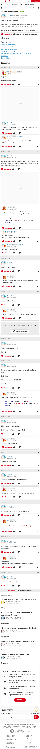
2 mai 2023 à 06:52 (11, 297)
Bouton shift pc (5, 58)
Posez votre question (31, 34)
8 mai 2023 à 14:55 (11, 559)
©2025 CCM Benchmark (31, 727)
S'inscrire (20, 700)
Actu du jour (6, 713)
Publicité (29, 724)
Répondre (13, 590)
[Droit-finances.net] (29, 739)
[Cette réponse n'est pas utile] (18, 84)
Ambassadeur (12, 71)
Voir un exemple (34, 713)
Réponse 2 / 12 (5, 152)
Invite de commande (7, 47)
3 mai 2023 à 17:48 (11, 458)
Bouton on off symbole (8, 51)
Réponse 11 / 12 (5, 537)
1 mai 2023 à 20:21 (11, 278)
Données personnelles (15, 726)
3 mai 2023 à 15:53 (11, 422)
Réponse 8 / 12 (5, 452)
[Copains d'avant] (10, 743)
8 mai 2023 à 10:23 (11, 522)
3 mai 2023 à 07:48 (11, 366)
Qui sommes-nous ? (9, 724)
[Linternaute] (10, 739)
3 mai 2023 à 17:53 (11, 476)
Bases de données (29, 4)
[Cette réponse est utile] (13, 84)
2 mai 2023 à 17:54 (11, 344)
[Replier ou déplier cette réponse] (38, 67)
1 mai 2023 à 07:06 (11, 124)
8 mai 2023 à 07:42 (11, 508)
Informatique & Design (16, 4)
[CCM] (7, 1)
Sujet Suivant (33, 8)
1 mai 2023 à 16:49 (11, 246)
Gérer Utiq (35, 726)
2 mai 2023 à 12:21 (11, 311)
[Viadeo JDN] (29, 743)
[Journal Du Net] (29, 736)
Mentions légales (13, 727)
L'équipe (17, 724)
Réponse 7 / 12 (5, 417)
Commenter (7, 84)
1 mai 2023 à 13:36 (11, 233)
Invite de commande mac (8, 49)
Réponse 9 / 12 (5, 470)
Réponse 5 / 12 (5, 339)
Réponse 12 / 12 (5, 572)
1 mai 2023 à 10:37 (11, 138)
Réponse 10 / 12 (5, 502)
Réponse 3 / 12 (5, 258)
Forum (6, 4)
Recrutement (6, 726)
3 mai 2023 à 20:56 (11, 490)
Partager (6, 38)
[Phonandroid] (29, 747)
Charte (4, 727)
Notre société (23, 724)
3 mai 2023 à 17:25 (11, 440)
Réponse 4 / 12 (5, 291)
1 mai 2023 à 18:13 (11, 264)
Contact (33, 724)
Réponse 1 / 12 (5, 67)
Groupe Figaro (22, 727)
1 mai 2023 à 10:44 (11, 157)
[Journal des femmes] (10, 736)
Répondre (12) (8, 34)
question (36, 1)
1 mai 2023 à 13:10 (11, 209)
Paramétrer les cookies (26, 726)
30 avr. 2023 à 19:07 (11, 73)
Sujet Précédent (7, 8)
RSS (8, 727)
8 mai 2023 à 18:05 (19, 17)
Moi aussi (18, 34)
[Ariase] (10, 747)
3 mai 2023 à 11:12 (11, 394)
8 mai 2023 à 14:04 (11, 542)
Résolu (22, 11)
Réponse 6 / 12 (5, 361)
